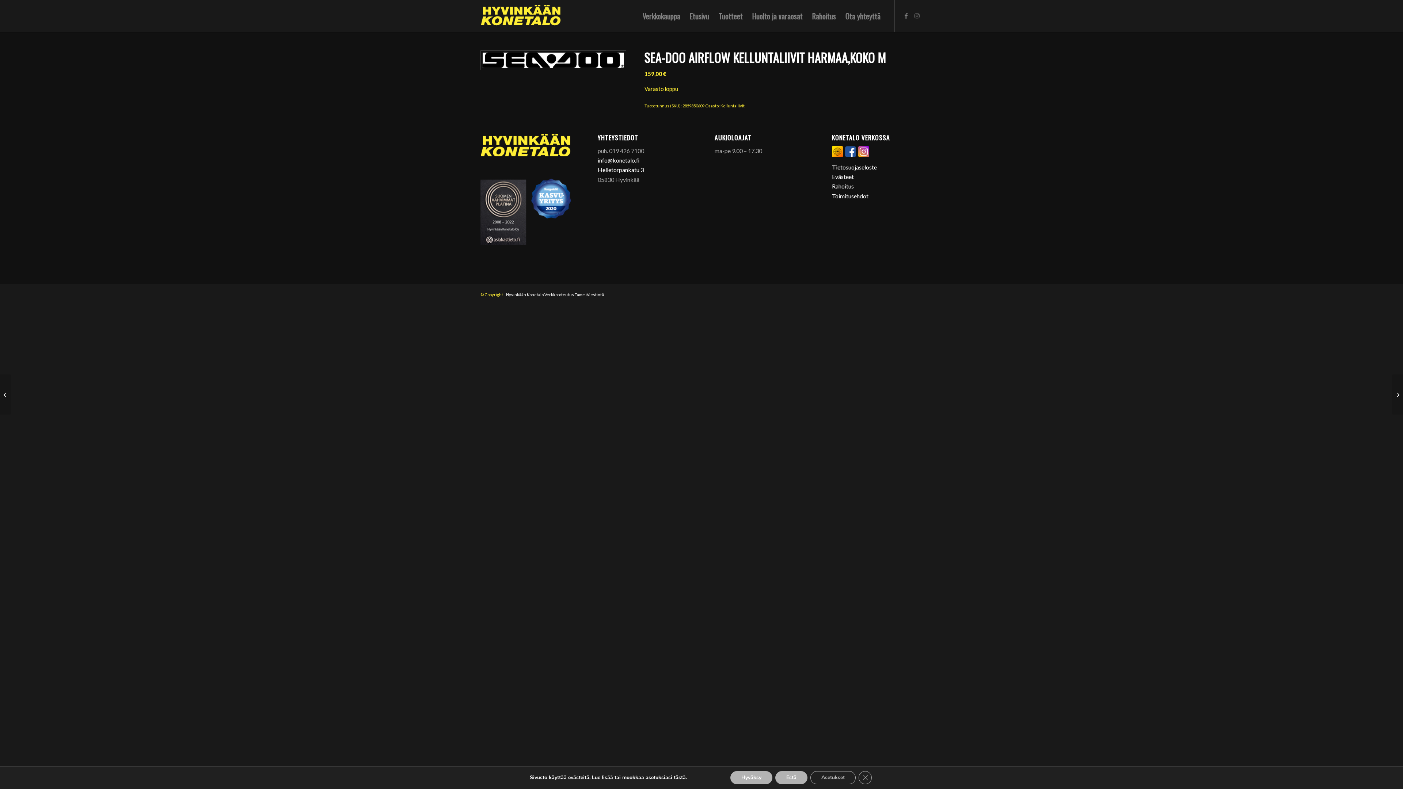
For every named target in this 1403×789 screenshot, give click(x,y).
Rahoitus (843, 186)
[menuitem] (661, 16)
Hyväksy (751, 777)
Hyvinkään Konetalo (525, 294)
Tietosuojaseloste (854, 167)
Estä (791, 777)
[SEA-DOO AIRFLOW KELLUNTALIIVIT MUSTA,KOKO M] (1397, 394)
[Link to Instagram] (917, 15)
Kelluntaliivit (732, 105)
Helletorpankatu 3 (621, 169)
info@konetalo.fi (619, 160)
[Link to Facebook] (906, 15)
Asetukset (833, 777)
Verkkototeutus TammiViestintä (574, 294)
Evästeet (843, 176)
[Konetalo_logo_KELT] (520, 16)
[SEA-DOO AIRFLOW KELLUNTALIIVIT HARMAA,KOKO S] (5, 394)
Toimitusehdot (850, 196)
